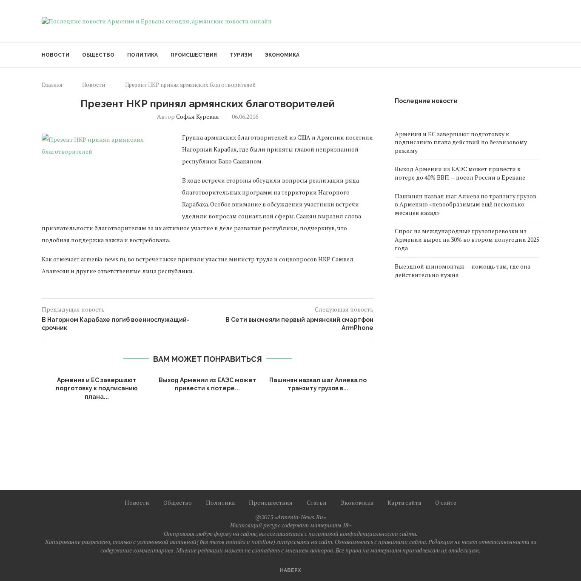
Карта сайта (404, 502)
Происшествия (194, 55)
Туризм (241, 55)
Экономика (282, 55)
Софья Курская (197, 116)
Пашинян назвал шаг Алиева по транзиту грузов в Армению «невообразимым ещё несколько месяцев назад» (465, 204)
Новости (55, 55)
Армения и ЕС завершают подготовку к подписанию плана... (97, 388)
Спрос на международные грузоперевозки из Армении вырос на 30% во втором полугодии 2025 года (467, 239)
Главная (52, 85)
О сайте (445, 502)
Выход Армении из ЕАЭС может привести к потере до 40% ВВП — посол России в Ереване (460, 173)
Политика (142, 55)
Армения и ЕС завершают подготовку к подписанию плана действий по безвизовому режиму (461, 142)
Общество (98, 55)
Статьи (317, 502)
